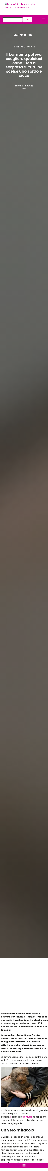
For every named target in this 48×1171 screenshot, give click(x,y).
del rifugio (27, 1116)
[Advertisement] (21, 986)
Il (10, 1116)
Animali (24, 88)
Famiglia (28, 85)
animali (19, 85)
